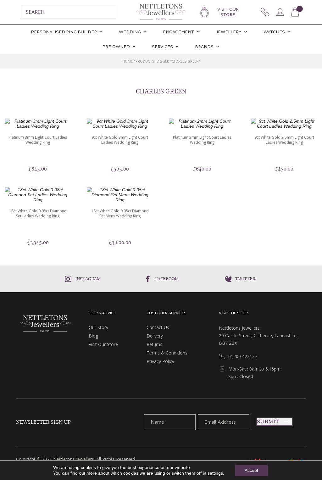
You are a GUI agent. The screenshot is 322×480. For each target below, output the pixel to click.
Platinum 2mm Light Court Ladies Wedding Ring (202, 140)
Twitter (245, 278)
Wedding (130, 32)
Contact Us (158, 327)
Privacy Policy (160, 361)
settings (215, 473)
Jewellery (229, 32)
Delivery (155, 336)
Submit (268, 421)
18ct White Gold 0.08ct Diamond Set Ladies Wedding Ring (38, 214)
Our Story (98, 327)
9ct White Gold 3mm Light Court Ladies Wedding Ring (120, 140)
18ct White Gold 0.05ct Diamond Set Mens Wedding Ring (120, 214)
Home (127, 61)
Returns (154, 344)
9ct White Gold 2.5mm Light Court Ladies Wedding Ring (284, 140)
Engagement (178, 32)
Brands (204, 46)
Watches (274, 32)
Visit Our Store (228, 12)
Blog (93, 336)
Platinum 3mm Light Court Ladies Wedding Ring (37, 140)
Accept (251, 470)
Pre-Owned (116, 46)
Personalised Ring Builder (64, 32)
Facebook (166, 278)
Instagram (88, 278)
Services (162, 46)
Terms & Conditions (167, 353)
